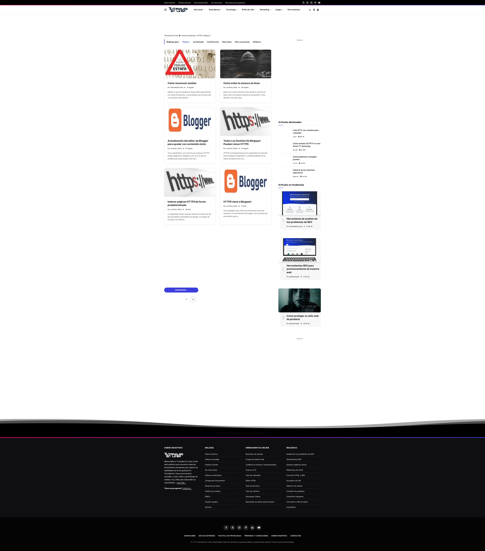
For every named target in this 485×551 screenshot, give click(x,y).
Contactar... (187, 488)
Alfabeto (257, 42)
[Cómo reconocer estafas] (189, 64)
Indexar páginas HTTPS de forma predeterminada (187, 203)
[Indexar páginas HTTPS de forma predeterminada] (189, 182)
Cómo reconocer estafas (182, 83)
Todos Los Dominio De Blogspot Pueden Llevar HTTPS (242, 142)
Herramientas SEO (201, 3)
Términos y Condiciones (256, 536)
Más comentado (242, 42)
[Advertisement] (242, 23)
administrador (294, 277)
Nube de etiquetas (189, 35)
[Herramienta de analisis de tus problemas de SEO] (299, 203)
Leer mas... (181, 483)
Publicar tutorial (211, 465)
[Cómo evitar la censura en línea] (245, 64)
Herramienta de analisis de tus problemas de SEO (302, 220)
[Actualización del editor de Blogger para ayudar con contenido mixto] (189, 121)
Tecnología (231, 9)
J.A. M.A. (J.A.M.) (231, 87)
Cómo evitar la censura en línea (241, 83)
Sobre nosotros (169, 3)
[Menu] (165, 10)
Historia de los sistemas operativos (304, 171)
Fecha (185, 42)
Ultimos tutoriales (212, 459)
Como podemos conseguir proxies (305, 158)
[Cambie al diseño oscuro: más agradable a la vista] (309, 10)
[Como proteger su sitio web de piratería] (299, 300)
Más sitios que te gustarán (235, 3)
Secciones (198, 9)
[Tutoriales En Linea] (178, 9)
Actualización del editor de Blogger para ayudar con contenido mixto (188, 142)
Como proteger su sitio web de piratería (303, 317)
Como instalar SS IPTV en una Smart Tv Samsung (306, 144)
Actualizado (198, 42)
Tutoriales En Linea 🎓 (172, 35)
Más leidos (227, 42)
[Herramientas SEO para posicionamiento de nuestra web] (299, 250)
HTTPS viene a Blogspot (237, 201)
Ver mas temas (216, 3)
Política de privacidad (229, 536)
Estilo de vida (248, 9)
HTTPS (199, 35)
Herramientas (293, 9)
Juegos (278, 9)
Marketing (264, 9)
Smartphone (214, 9)
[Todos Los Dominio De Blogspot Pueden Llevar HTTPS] (245, 121)
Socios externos (207, 536)
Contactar (295, 536)
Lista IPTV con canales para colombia (306, 131)
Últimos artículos (184, 3)
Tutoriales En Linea (176, 87)
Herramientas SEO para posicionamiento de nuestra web (303, 269)
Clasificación (213, 42)
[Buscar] (314, 10)
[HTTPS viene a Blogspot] (245, 182)
